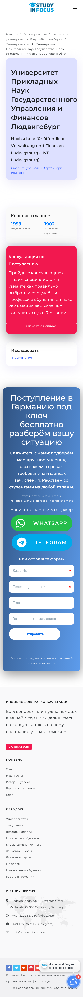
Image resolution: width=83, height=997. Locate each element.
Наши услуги (16, 775)
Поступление (21, 357)
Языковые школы (19, 851)
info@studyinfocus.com (29, 932)
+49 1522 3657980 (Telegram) (33, 924)
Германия (18, 172)
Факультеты (15, 825)
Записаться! (19, 746)
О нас (10, 769)
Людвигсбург (21, 168)
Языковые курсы (18, 857)
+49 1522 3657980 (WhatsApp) (33, 915)
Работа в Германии (20, 876)
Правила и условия (19, 981)
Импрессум (42, 981)
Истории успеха (18, 782)
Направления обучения (23, 870)
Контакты (12, 975)
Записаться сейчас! (41, 326)
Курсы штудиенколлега (23, 844)
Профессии (15, 864)
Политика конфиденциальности (43, 975)
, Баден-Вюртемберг (46, 168)
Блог (9, 795)
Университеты (17, 819)
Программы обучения (22, 838)
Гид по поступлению (21, 788)
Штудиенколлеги (19, 832)
